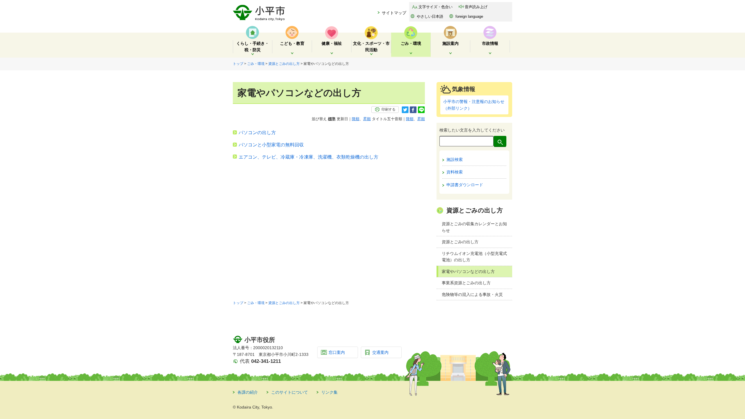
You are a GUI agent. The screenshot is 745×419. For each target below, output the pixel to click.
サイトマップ (394, 12)
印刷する (388, 109)
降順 (355, 119)
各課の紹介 (247, 392)
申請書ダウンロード (464, 184)
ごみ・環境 (256, 64)
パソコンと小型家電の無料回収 (271, 144)
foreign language (469, 16)
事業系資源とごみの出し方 (466, 282)
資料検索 (454, 172)
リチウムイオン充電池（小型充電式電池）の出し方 (474, 256)
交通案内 (380, 352)
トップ (238, 64)
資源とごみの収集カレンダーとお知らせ (474, 227)
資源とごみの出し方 (284, 64)
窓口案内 (337, 352)
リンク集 (329, 392)
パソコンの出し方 (257, 132)
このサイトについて (289, 392)
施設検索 (454, 159)
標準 (332, 119)
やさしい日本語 (430, 16)
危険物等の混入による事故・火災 (472, 294)
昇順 (367, 119)
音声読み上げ (476, 7)
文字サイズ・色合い (435, 7)
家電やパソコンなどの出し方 (468, 271)
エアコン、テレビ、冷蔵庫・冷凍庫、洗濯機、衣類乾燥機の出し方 (308, 157)
